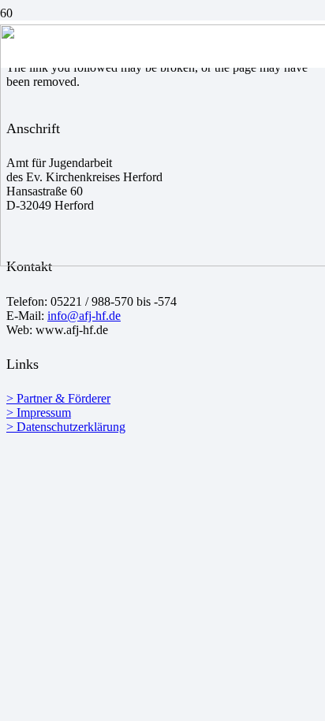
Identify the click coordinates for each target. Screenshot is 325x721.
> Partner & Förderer (58, 398)
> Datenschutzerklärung (65, 426)
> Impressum (38, 412)
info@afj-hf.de (84, 315)
